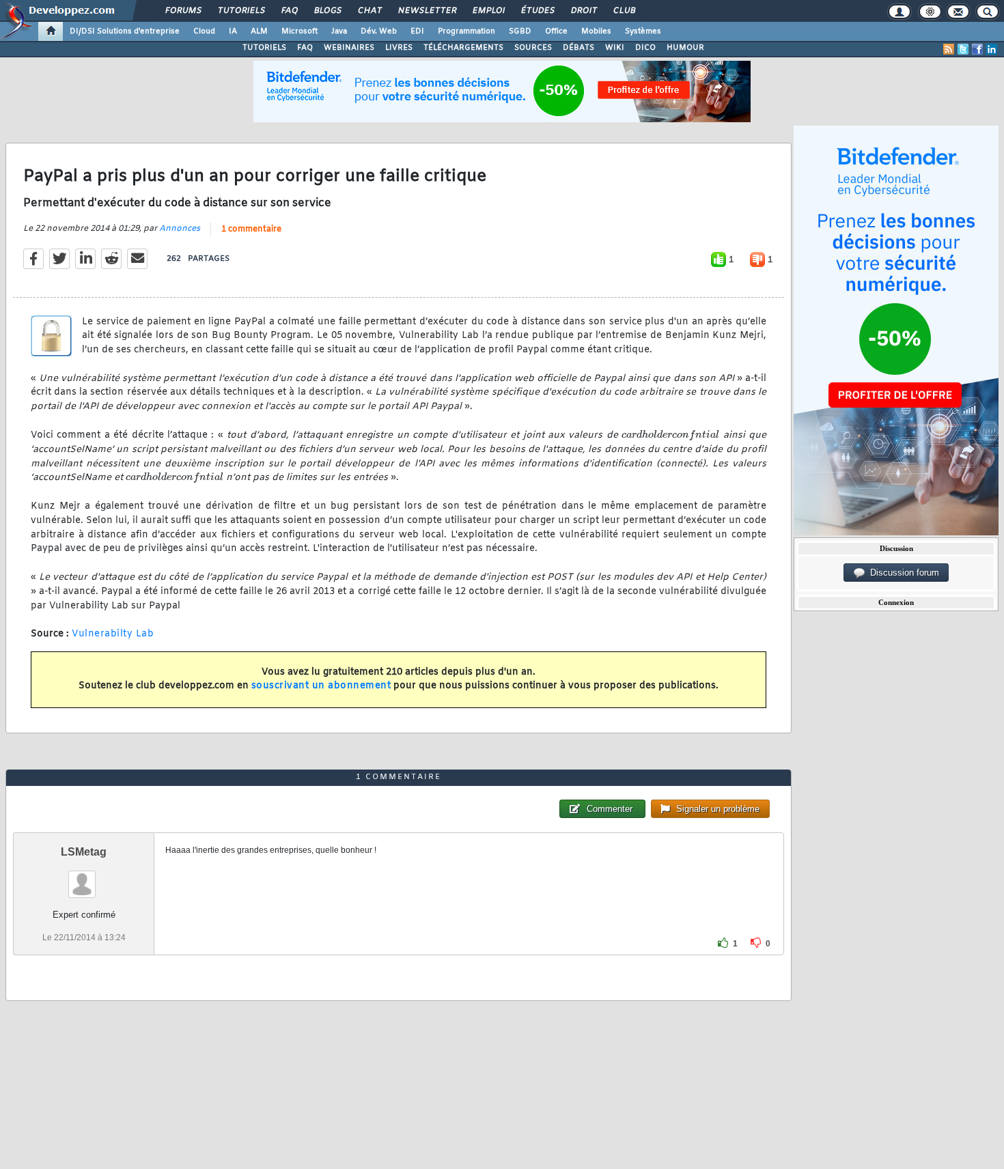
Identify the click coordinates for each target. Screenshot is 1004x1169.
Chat (369, 10)
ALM (259, 31)
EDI (417, 31)
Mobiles (596, 31)
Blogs (327, 10)
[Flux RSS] (948, 49)
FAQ (288, 10)
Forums (182, 10)
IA (233, 31)
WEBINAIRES (349, 48)
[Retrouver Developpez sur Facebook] (977, 49)
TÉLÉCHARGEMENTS (463, 48)
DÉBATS (578, 48)
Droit (583, 10)
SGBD (520, 31)
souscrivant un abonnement (321, 685)
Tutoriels (241, 10)
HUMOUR (685, 48)
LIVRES (399, 48)
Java (339, 31)
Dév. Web (379, 31)
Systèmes (643, 31)
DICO (645, 48)
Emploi (488, 10)
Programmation (466, 31)
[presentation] (670, 435)
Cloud (204, 31)
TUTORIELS (264, 48)
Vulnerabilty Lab (113, 634)
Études (537, 10)
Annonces (179, 228)
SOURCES (533, 48)
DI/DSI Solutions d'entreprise (125, 31)
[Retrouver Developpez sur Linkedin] (991, 49)
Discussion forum (902, 572)
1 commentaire (251, 229)
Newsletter (426, 10)
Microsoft (299, 31)
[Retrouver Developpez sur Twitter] (963, 49)
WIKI (614, 48)
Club (623, 10)
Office (556, 31)
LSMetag (84, 852)
